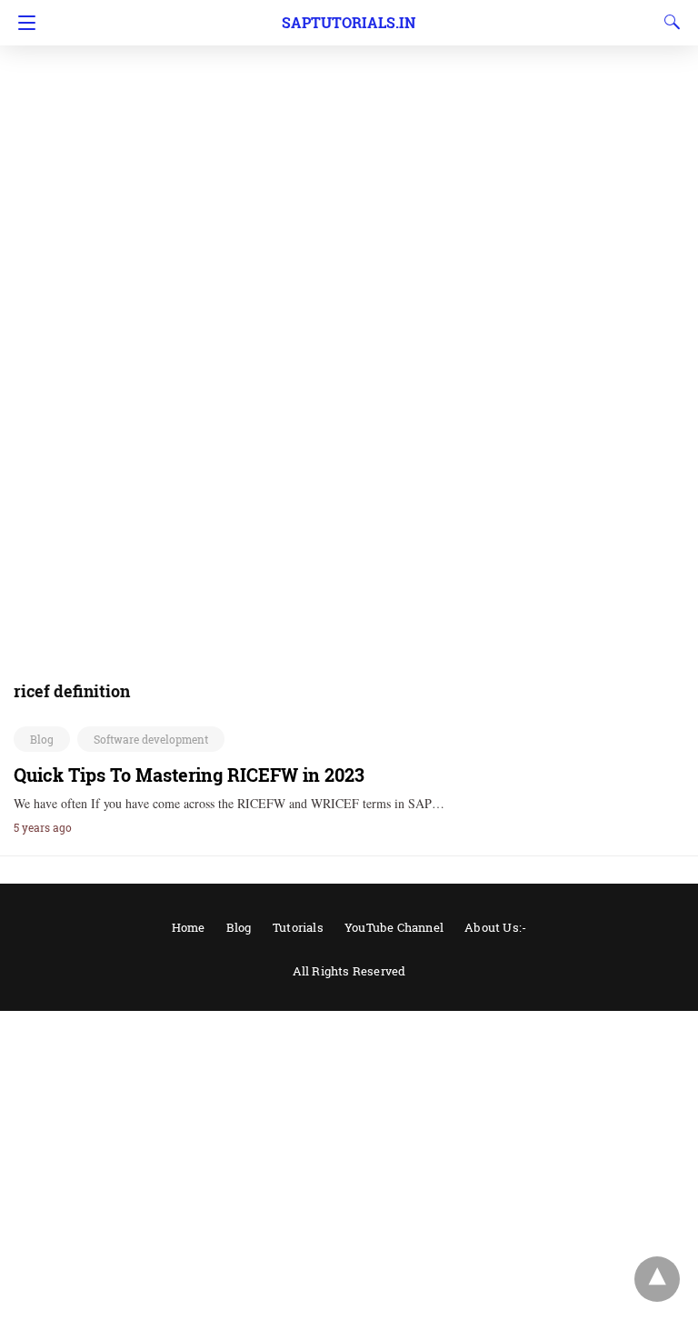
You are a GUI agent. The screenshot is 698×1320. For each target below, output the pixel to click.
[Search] (668, 22)
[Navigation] (22, 22)
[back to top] (657, 1279)
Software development (151, 739)
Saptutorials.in (348, 22)
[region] (349, 145)
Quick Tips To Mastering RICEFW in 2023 (189, 774)
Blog (42, 739)
